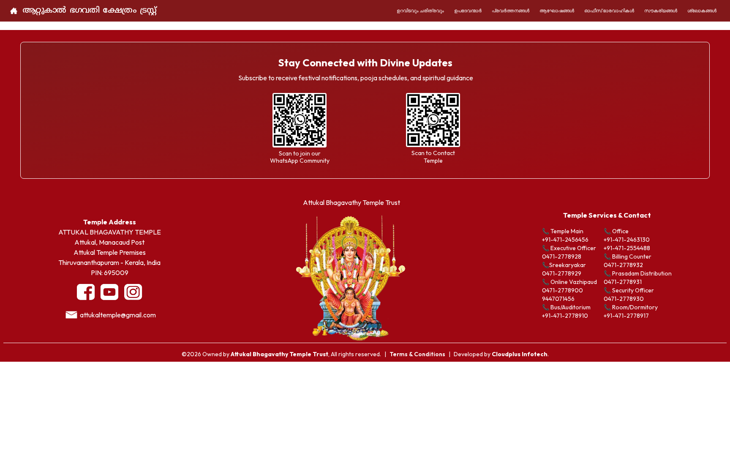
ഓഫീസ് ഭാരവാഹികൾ (609, 11)
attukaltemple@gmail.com (118, 314)
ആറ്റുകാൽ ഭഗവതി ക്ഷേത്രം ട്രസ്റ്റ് (89, 11)
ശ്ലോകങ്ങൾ (701, 11)
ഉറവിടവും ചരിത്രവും (420, 11)
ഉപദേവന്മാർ (468, 11)
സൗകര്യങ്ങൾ (660, 11)
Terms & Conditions (417, 354)
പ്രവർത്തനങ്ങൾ (510, 11)
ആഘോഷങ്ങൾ (556, 11)
